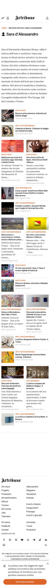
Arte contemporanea (25, 126)
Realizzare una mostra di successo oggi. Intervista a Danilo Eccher (11, 159)
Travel (29, 526)
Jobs (3, 512)
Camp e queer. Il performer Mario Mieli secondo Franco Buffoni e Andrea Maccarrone (31, 193)
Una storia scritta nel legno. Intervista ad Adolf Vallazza (37, 159)
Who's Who (20, 111)
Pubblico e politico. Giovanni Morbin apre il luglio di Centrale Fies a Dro (30, 207)
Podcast (30, 497)
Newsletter (31, 494)
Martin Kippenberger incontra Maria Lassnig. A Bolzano (30, 355)
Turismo (5, 505)
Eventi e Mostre (33, 504)
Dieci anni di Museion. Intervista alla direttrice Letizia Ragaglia (11, 385)
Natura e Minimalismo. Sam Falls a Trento (10, 313)
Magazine (30, 490)
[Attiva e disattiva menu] (2, 18)
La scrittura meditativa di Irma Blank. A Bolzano (31, 418)
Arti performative (23, 188)
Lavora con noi (8, 533)
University (30, 522)
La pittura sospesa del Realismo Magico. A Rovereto (35, 385)
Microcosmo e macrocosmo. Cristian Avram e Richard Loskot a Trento (12, 237)
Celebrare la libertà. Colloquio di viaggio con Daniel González (32, 129)
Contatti (5, 529)
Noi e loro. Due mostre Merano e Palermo (35, 236)
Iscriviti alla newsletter (25, 582)
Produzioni (31, 529)
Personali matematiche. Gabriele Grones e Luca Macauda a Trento (36, 314)
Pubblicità (5, 526)
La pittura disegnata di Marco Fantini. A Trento (31, 340)
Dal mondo (6, 509)
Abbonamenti (32, 486)
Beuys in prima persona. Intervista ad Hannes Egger (30, 114)
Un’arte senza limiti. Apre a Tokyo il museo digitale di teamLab (30, 269)
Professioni (6, 494)
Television (5, 516)
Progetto (5, 490)
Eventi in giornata (34, 515)
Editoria (4, 501)
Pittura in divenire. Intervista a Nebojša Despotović (31, 284)
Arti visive (5, 486)
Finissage (30, 511)
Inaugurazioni (32, 507)
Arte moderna (32, 381)
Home (3, 28)
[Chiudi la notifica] (47, 563)
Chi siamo (5, 522)
